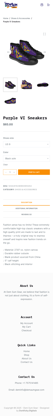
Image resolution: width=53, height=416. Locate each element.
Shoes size (8, 138)
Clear (5, 164)
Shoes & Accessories (26, 189)
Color (5, 152)
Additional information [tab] (26, 208)
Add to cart (34, 172)
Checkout (27, 330)
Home (27, 351)
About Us (26, 358)
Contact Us (26, 362)
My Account (26, 323)
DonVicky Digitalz (28, 410)
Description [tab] (26, 202)
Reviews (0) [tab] (26, 214)
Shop (26, 355)
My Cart (26, 326)
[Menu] (48, 4)
